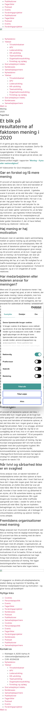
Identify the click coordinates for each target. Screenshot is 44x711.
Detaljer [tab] (22, 314)
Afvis (22, 401)
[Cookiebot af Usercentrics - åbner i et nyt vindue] (31, 307)
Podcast (8, 7)
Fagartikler (9, 4)
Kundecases (10, 67)
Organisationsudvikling (19, 58)
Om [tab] (36, 314)
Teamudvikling (15, 56)
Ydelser (8, 42)
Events (8, 10)
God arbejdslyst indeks (15, 64)
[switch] (38, 361)
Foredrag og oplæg (18, 61)
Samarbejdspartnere (14, 69)
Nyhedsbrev (10, 39)
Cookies (8, 598)
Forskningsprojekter (13, 12)
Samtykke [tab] (8, 314)
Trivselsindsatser (16, 44)
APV (11, 47)
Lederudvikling (15, 50)
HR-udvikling (15, 53)
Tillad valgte (22, 394)
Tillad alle (22, 386)
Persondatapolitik (12, 600)
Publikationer (10, 1)
